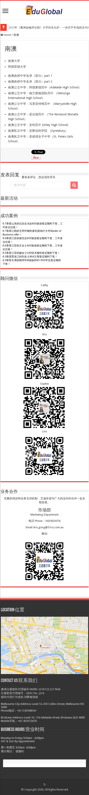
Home (7, 34)
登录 (52, 177)
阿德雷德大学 (17, 66)
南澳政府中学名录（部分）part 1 (30, 75)
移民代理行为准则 (12, 697)
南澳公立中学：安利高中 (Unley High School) (38, 125)
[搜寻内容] (74, 185)
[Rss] (44, 784)
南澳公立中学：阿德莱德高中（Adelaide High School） (44, 87)
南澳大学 (14, 61)
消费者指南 (31, 697)
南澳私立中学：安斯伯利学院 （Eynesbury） (38, 130)
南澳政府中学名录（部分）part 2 (30, 81)
